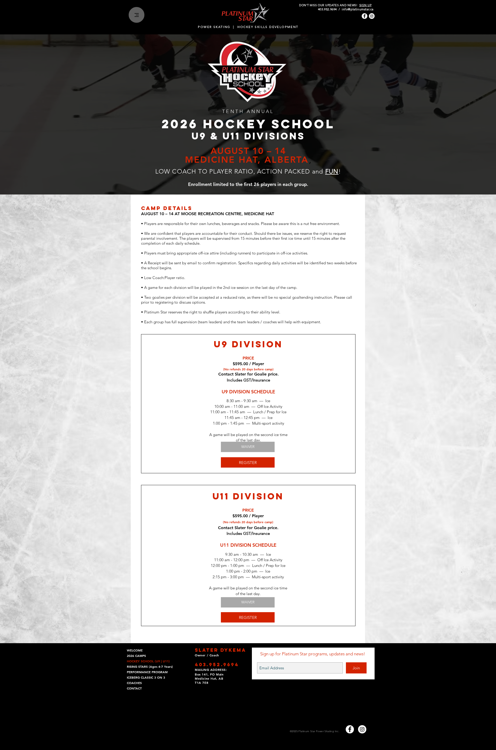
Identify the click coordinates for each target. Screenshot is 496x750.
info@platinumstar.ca (358, 9)
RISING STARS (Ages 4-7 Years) (150, 666)
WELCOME (135, 650)
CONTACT (134, 688)
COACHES (134, 683)
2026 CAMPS (136, 656)
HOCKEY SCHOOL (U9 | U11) (148, 661)
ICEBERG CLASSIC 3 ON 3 (146, 677)
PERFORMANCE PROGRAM (147, 672)
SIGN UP (365, 5)
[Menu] (136, 15)
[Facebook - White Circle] (364, 16)
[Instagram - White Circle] (372, 16)
